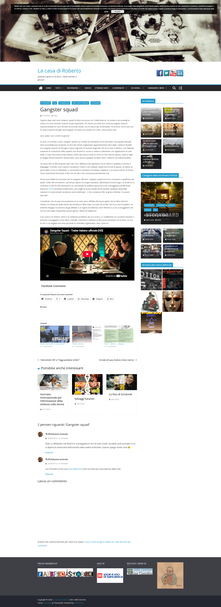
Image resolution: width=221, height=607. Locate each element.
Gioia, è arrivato (150, 251)
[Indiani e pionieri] (162, 183)
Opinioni (171, 205)
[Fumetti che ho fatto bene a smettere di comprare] (151, 322)
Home (48, 88)
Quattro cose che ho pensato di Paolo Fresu (150, 143)
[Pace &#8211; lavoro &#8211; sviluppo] (119, 334)
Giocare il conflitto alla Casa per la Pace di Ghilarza (151, 231)
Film (54, 103)
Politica (148, 210)
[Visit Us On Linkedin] (180, 71)
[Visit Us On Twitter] (166, 71)
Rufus (55, 116)
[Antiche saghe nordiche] (173, 301)
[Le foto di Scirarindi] (121, 376)
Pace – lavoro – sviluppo (114, 344)
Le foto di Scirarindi (120, 394)
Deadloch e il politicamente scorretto (171, 249)
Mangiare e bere (156, 88)
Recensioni (72, 88)
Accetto (117, 11)
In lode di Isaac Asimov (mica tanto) (116, 360)
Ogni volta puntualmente (172, 145)
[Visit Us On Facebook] (159, 71)
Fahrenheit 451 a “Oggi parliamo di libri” (60, 360)
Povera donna (78, 344)
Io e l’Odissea (149, 130)
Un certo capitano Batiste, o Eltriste (151, 159)
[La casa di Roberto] (110, 1)
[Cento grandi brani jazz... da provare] (151, 279)
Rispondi (49, 452)
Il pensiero (161, 205)
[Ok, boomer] (173, 279)
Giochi (88, 88)
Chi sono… (136, 88)
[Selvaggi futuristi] (87, 376)
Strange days (101, 88)
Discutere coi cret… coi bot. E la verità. (150, 112)
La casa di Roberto (59, 70)
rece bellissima (75, 469)
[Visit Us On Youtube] (173, 71)
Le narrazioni (64, 103)
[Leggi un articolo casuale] (180, 88)
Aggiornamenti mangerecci (172, 234)
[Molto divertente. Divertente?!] (55, 334)
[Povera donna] (87, 334)
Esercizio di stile (172, 130)
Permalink (64, 438)
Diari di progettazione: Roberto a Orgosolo (172, 110)
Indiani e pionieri (156, 215)
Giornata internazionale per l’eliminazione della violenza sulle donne (52, 399)
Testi (57, 88)
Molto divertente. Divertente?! (52, 344)
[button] (61, 88)
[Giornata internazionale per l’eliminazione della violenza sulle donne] (53, 376)
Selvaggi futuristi (84, 398)
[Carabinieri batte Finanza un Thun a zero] (151, 301)
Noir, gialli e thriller (80, 103)
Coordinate (118, 88)
